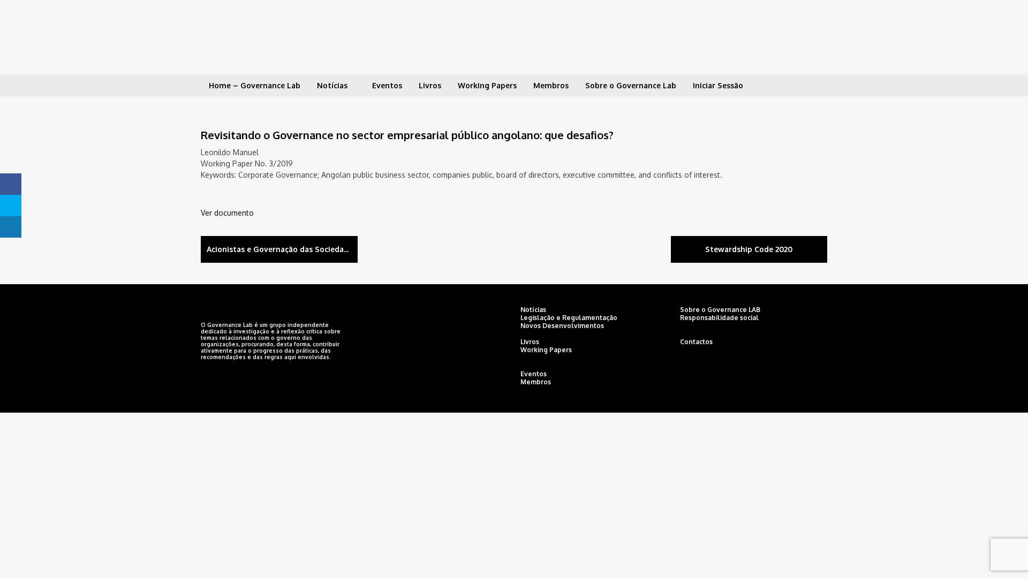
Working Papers (487, 85)
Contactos (696, 342)
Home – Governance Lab (254, 85)
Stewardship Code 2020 (748, 249)
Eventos (387, 85)
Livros (430, 85)
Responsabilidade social (719, 318)
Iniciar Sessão (718, 85)
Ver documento (227, 212)
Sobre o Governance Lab (630, 85)
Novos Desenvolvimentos (562, 326)
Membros (551, 85)
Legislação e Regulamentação (568, 318)
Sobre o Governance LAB (720, 310)
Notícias (332, 85)
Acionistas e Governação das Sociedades (282, 249)
